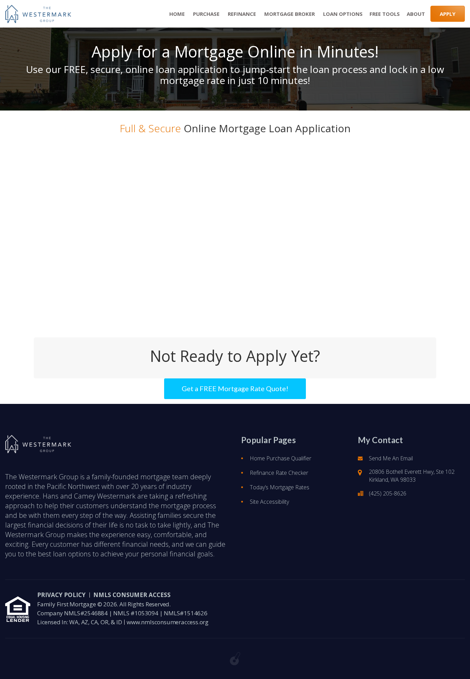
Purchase (206, 14)
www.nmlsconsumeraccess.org (168, 622)
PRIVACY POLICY (61, 594)
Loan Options (342, 14)
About (416, 14)
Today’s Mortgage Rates (279, 487)
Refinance (241, 14)
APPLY (448, 13)
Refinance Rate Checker (279, 473)
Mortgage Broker (289, 14)
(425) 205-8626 (387, 493)
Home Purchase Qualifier (280, 458)
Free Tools (385, 14)
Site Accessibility (269, 501)
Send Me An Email (391, 458)
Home (176, 14)
